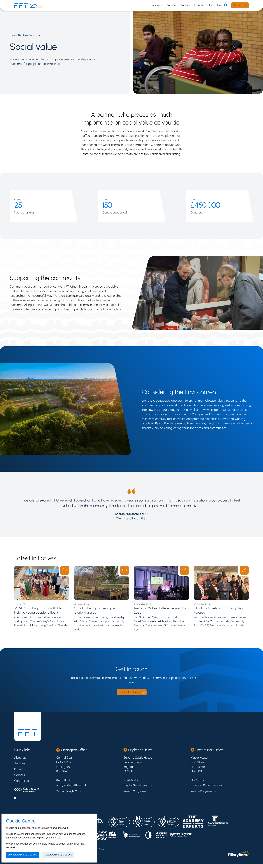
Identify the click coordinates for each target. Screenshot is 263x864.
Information (214, 5)
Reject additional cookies (58, 854)
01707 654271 (198, 779)
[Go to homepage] (27, 732)
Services (172, 5)
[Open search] (226, 5)
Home (13, 35)
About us (157, 5)
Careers (19, 775)
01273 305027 (130, 779)
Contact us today (129, 692)
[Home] (21, 5)
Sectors (185, 5)
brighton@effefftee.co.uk (137, 785)
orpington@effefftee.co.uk (71, 785)
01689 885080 (63, 779)
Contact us (240, 5)
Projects (198, 5)
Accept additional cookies (22, 854)
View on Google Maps (68, 791)
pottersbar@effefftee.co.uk (206, 785)
